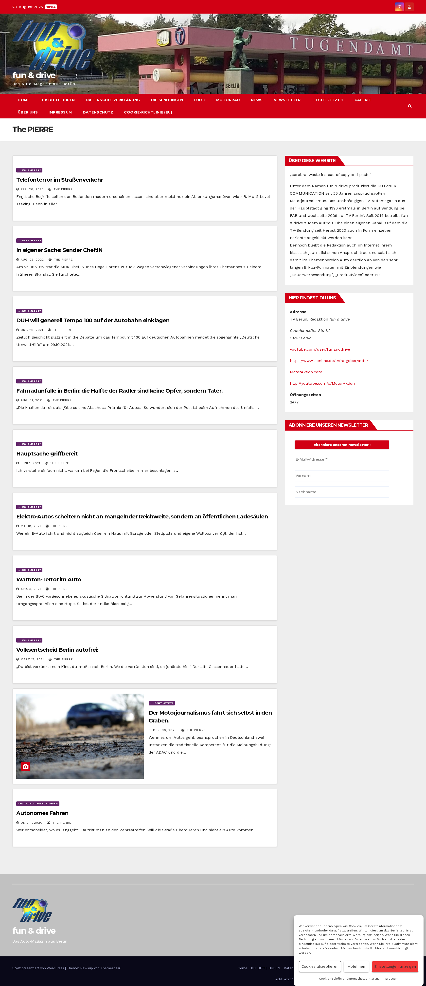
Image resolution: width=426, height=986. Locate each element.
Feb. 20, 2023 (32, 189)
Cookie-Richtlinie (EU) (148, 112)
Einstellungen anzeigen (395, 967)
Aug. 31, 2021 (32, 400)
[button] (410, 106)
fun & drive (33, 75)
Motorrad (228, 100)
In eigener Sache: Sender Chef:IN (59, 250)
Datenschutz (98, 112)
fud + (199, 100)
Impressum (390, 978)
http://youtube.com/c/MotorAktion (322, 383)
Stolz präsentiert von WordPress (38, 968)
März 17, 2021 (32, 659)
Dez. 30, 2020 (165, 730)
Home (24, 100)
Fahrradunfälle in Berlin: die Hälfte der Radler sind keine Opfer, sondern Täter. (119, 390)
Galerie (363, 100)
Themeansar (110, 968)
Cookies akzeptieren (320, 967)
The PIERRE (62, 189)
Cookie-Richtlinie (331, 978)
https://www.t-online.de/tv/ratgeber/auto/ (329, 360)
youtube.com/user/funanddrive (320, 349)
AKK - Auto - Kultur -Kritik (38, 803)
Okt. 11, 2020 (31, 822)
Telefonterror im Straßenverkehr (59, 179)
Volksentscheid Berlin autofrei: (57, 649)
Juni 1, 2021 (30, 463)
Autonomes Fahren (42, 813)
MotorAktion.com (306, 372)
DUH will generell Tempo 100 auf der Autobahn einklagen (93, 320)
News (257, 100)
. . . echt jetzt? (29, 170)
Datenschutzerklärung (363, 978)
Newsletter (287, 100)
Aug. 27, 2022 (32, 259)
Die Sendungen (167, 100)
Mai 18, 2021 (31, 526)
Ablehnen (356, 967)
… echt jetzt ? (328, 100)
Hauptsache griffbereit (47, 453)
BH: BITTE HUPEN (57, 100)
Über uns (28, 112)
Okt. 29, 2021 (32, 330)
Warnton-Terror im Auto (48, 579)
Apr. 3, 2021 (31, 589)
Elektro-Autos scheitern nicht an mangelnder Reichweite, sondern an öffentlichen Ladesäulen (142, 516)
